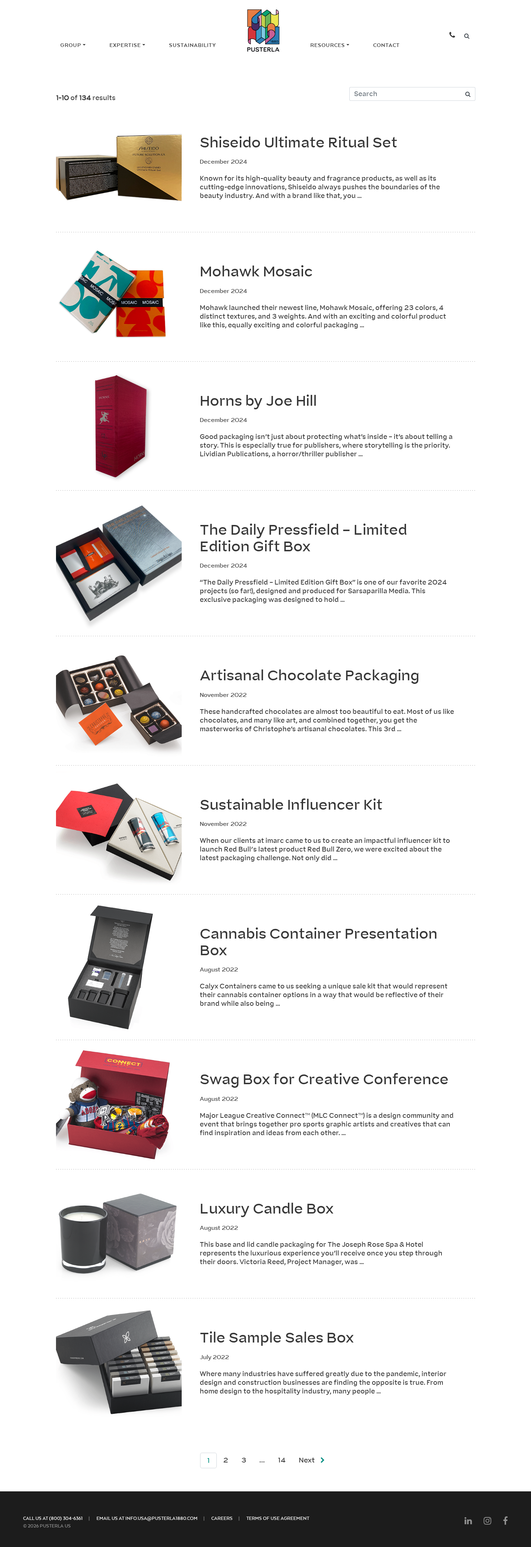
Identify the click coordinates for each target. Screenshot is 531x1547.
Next (307, 1460)
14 (282, 1460)
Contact (386, 45)
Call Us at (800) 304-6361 (53, 1518)
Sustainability (192, 45)
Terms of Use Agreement (277, 1518)
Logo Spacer (260, 45)
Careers (222, 1518)
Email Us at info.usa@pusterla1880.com (147, 1518)
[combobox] (467, 36)
